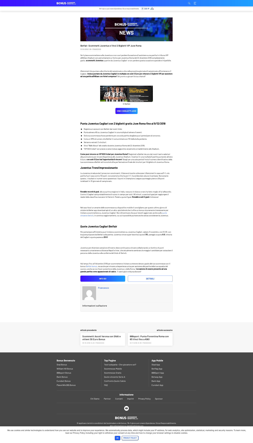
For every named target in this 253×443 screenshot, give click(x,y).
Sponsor (159, 398)
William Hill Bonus (65, 368)
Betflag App (157, 368)
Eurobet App (157, 385)
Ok (117, 438)
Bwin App (156, 381)
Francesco (103, 287)
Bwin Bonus (62, 377)
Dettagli (150, 279)
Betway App (157, 377)
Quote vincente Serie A (114, 377)
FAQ (106, 385)
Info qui (102, 279)
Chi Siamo (94, 398)
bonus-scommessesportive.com (70, 3)
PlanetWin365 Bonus (66, 385)
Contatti (119, 398)
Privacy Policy (144, 398)
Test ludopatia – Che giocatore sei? (120, 364)
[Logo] (126, 418)
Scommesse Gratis (112, 372)
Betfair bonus (91, 266)
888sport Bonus (64, 372)
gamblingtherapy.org (135, 426)
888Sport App (158, 372)
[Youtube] (126, 408)
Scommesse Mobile (113, 368)
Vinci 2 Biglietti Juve (126, 111)
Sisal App (156, 364)
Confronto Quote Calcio (115, 381)
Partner (107, 398)
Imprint (130, 398)
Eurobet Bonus (64, 381)
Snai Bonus (62, 364)
